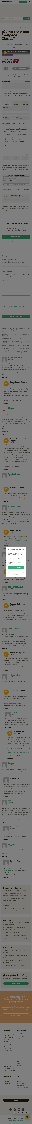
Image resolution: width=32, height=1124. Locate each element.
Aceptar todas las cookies (16, 567)
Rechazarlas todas (16, 574)
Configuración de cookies (16, 571)
